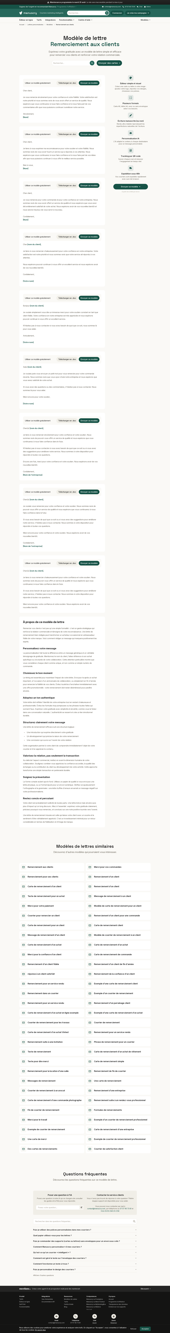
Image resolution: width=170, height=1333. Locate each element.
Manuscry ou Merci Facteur (95, 1302)
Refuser (133, 1329)
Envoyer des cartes (108, 63)
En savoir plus (40, 1330)
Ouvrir (95, 1323)
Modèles (144, 20)
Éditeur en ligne (26, 20)
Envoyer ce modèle (89, 83)
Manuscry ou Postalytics (94, 1299)
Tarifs (39, 20)
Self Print (22, 1304)
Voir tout (89, 1309)
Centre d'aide (84, 20)
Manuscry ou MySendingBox (96, 1304)
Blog (65, 1307)
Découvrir (145, 1289)
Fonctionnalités (65, 20)
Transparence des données (118, 1304)
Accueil (21, 24)
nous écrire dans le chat (110, 1211)
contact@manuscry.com (112, 7)
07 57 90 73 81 (130, 7)
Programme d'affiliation (117, 1302)
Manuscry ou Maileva (93, 1307)
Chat (140, 7)
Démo (149, 7)
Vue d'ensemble (47, 1299)
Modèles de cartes (70, 1299)
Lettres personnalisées (35, 24)
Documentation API (48, 1302)
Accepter (145, 1329)
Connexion (117, 13)
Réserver (114, 1323)
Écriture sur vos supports (117, 1307)
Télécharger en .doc (67, 83)
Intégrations (50, 20)
